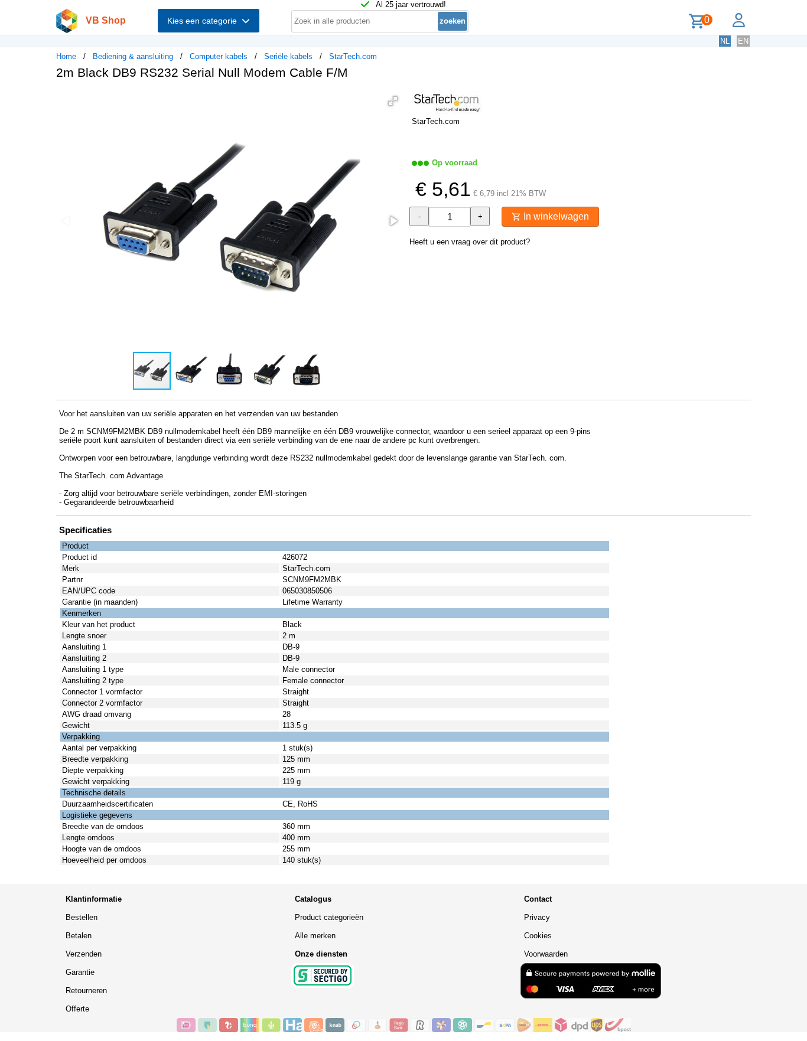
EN (743, 41)
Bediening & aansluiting (133, 56)
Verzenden (84, 953)
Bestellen (81, 917)
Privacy (537, 917)
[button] (392, 101)
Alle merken (315, 935)
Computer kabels (219, 56)
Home (66, 56)
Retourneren (86, 990)
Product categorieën (329, 917)
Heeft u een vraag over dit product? (469, 241)
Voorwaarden (546, 953)
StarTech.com (353, 56)
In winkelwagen (555, 216)
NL (725, 41)
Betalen (79, 935)
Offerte (77, 1008)
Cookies (538, 935)
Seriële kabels (288, 56)
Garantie (80, 972)
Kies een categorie (204, 20)
